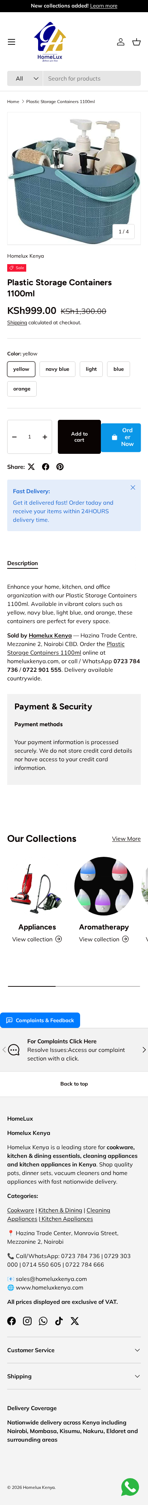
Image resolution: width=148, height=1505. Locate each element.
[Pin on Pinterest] (60, 467)
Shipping (17, 322)
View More (126, 838)
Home (13, 101)
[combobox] (74, 78)
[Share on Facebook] (45, 467)
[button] (136, 42)
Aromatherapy (104, 926)
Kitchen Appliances (66, 1218)
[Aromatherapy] (103, 886)
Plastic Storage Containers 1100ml (60, 101)
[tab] (22, 563)
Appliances (37, 926)
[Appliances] (37, 886)
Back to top (74, 1084)
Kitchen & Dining (60, 1210)
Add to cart (79, 437)
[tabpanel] (74, 630)
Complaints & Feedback (45, 1020)
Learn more (103, 6)
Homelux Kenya (25, 256)
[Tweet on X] (31, 467)
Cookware (20, 1210)
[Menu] (11, 42)
